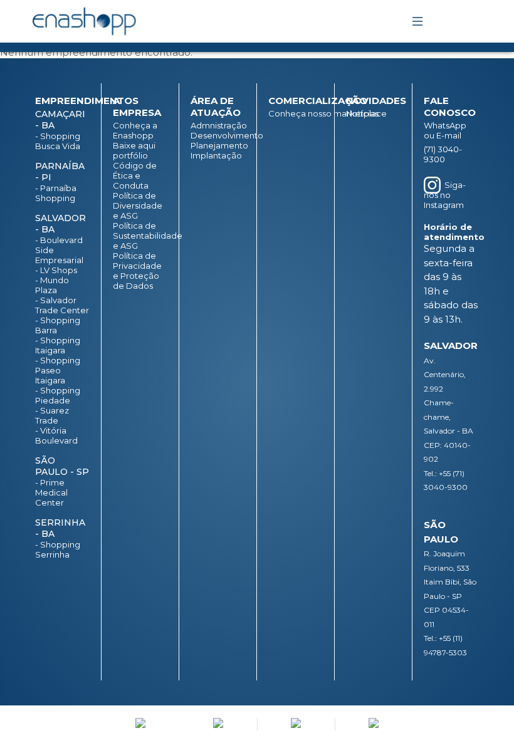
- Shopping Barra (57, 325)
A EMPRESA (137, 106)
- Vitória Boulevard (56, 435)
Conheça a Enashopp (135, 130)
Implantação (216, 155)
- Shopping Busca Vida (57, 141)
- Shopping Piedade (57, 395)
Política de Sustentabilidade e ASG (140, 236)
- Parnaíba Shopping (55, 193)
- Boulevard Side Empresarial (59, 250)
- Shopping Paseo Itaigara (57, 370)
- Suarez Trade (52, 415)
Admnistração (218, 125)
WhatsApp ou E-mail (445, 130)
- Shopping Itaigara (57, 345)
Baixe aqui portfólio (134, 150)
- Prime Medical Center (51, 492)
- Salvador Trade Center (62, 305)
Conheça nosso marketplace (295, 113)
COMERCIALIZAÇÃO (317, 101)
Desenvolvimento (218, 135)
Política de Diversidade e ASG (137, 205)
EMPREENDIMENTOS (87, 101)
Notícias (362, 113)
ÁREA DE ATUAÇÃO (216, 106)
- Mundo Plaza (52, 285)
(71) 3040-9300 (443, 154)
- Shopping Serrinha (57, 549)
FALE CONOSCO (450, 106)
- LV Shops (56, 270)
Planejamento (218, 145)
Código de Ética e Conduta (135, 175)
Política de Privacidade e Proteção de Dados (137, 271)
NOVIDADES (376, 101)
